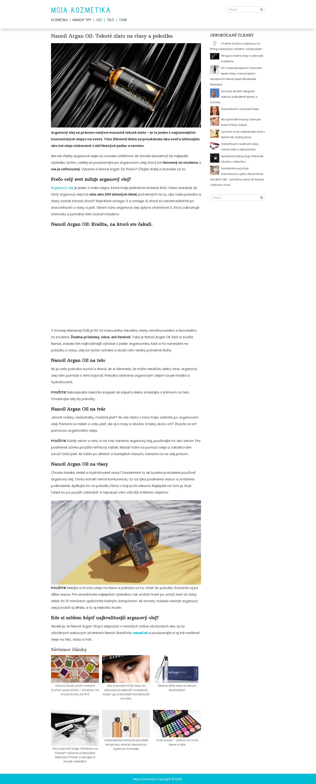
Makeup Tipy (82, 19)
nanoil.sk (140, 633)
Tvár (123, 19)
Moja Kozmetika (81, 10)
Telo (110, 19)
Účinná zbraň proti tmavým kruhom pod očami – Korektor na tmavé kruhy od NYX (75, 690)
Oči (99, 19)
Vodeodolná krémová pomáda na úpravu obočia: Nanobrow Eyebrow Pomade (126, 744)
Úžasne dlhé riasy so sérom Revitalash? (177, 688)
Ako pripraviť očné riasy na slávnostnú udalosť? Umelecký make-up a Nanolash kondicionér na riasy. (126, 692)
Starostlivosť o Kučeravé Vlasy (240, 109)
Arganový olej (62, 187)
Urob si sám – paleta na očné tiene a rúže (177, 742)
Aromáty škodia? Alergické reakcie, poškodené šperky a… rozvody (234, 96)
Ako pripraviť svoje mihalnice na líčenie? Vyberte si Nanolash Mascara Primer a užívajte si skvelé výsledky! (75, 755)
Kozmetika (59, 19)
